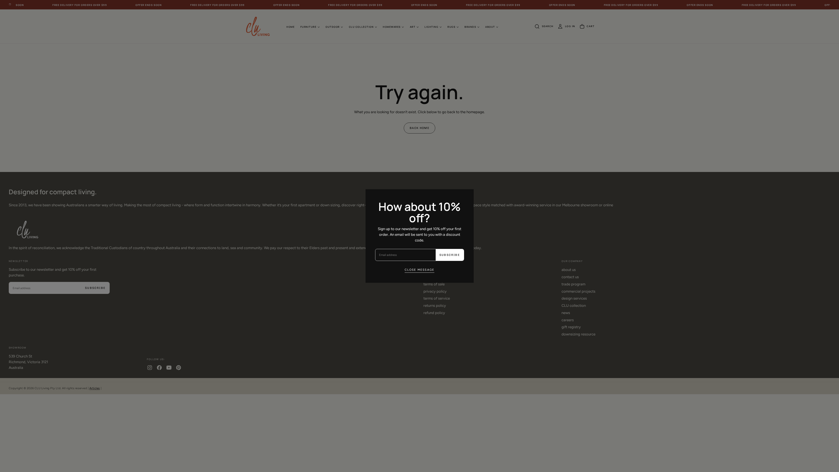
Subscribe (449, 255)
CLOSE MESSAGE (420, 269)
